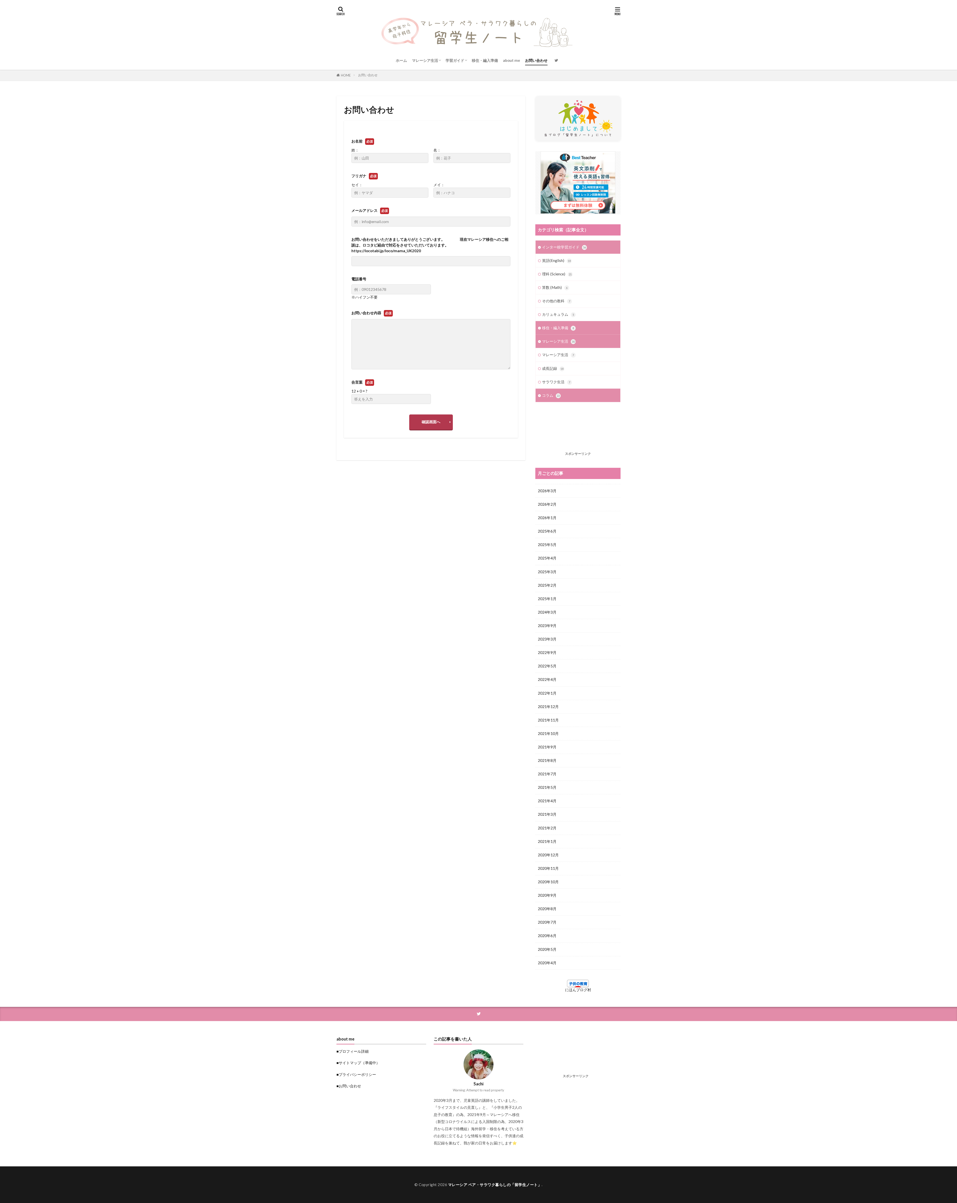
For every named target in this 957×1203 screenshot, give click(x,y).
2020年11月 (548, 868)
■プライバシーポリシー (356, 1074)
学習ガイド (455, 60)
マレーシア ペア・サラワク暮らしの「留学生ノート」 (495, 1184)
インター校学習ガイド (564, 247)
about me (511, 60)
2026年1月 (547, 517)
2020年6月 (547, 935)
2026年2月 (547, 504)
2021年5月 (547, 787)
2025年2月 (547, 585)
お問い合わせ (536, 60)
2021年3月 (547, 814)
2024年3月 (547, 612)
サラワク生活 (556, 382)
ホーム (401, 60)
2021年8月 (547, 760)
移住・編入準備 (485, 60)
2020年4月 (547, 963)
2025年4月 (547, 558)
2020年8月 (547, 908)
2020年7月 (547, 922)
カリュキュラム (558, 314)
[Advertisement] (578, 431)
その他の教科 (556, 301)
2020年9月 (547, 895)
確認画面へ (431, 421)
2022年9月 (547, 652)
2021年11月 (548, 720)
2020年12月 (548, 855)
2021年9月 (547, 747)
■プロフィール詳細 (352, 1051)
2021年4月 (547, 801)
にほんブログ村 (578, 989)
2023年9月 (547, 625)
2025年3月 (547, 571)
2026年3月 (547, 490)
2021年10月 (548, 733)
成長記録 (552, 368)
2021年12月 (548, 706)
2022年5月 (547, 666)
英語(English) (556, 260)
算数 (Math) (554, 287)
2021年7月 (547, 774)
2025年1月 (547, 598)
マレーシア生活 (425, 60)
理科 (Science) (557, 274)
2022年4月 (547, 679)
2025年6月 (547, 531)
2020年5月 (547, 949)
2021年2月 (547, 828)
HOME (346, 75)
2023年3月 (547, 639)
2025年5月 (547, 544)
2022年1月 (547, 693)
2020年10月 (548, 882)
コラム (551, 395)
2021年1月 (547, 841)
